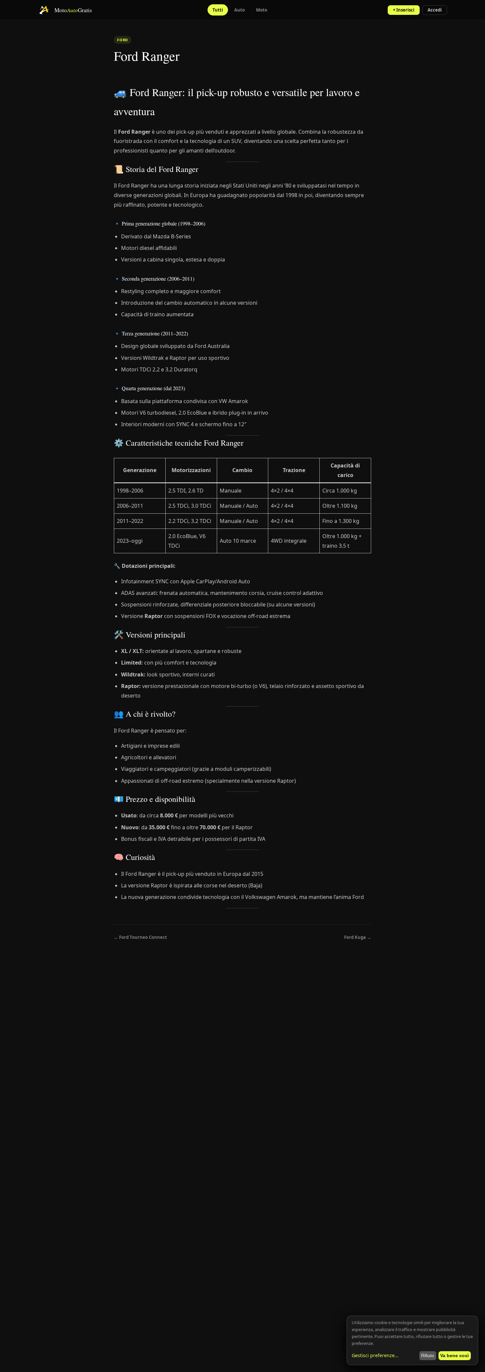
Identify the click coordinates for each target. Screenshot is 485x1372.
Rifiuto (427, 1355)
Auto (239, 10)
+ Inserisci (403, 10)
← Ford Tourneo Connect (140, 937)
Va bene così (454, 1355)
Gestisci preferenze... (375, 1355)
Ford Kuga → (357, 937)
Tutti (217, 10)
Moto (261, 10)
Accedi (435, 10)
